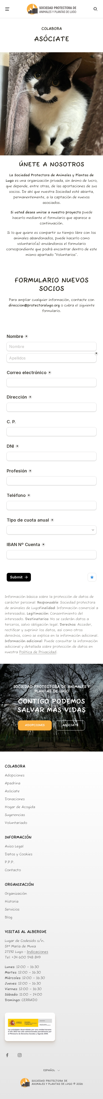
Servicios (12, 909)
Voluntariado (16, 823)
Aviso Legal (14, 846)
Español (49, 1070)
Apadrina (12, 783)
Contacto (13, 870)
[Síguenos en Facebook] (7, 1055)
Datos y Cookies (18, 854)
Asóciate (70, 725)
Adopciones (35, 725)
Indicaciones (37, 952)
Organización (16, 894)
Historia (11, 902)
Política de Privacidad (37, 652)
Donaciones (15, 799)
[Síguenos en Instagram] (19, 1055)
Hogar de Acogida (20, 807)
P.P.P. (9, 862)
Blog (8, 917)
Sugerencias (15, 815)
